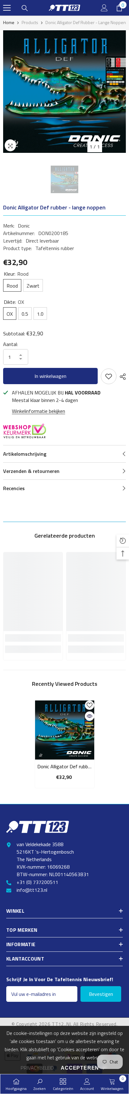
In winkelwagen (50, 376)
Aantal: (10, 344)
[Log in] (104, 7)
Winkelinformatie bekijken (38, 411)
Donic (24, 225)
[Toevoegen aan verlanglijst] (108, 376)
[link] (33, 638)
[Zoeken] (24, 8)
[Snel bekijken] (89, 716)
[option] (64, 91)
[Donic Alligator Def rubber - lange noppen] (64, 730)
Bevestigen (101, 994)
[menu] (7, 8)
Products (30, 22)
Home (8, 22)
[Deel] (121, 376)
